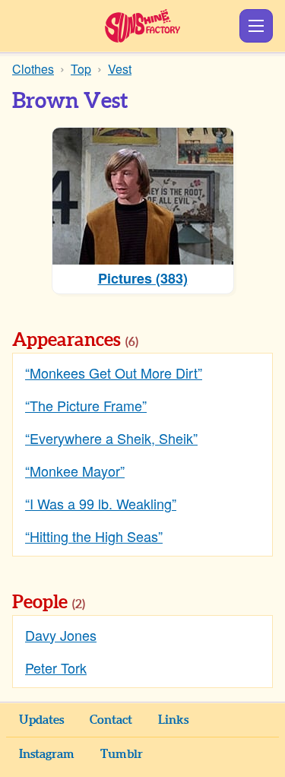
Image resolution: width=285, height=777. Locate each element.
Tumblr (121, 754)
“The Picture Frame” (86, 405)
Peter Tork (56, 667)
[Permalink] (159, 341)
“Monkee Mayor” (75, 470)
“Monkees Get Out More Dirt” (113, 372)
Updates (41, 720)
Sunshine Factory (142, 26)
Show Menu (256, 26)
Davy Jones (61, 635)
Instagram (46, 754)
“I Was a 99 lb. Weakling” (100, 503)
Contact (111, 720)
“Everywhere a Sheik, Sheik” (111, 438)
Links (173, 720)
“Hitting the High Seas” (94, 536)
